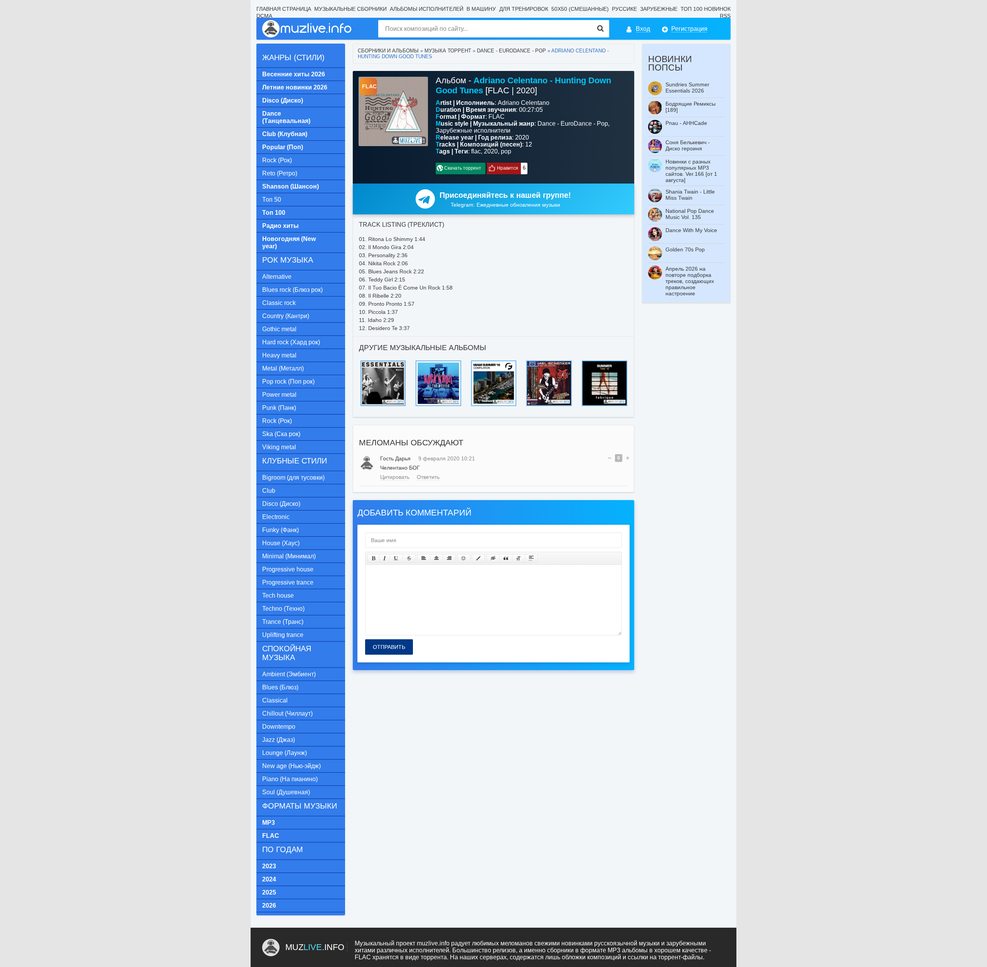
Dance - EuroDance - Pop (511, 51)
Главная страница (283, 9)
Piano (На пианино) (290, 779)
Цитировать (394, 477)
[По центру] (436, 558)
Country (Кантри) (285, 316)
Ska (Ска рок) (281, 434)
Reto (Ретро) (279, 173)
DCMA (264, 16)
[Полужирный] (373, 558)
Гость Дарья (395, 458)
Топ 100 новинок (705, 9)
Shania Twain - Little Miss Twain (690, 195)
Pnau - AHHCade (686, 123)
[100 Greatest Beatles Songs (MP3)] (383, 362)
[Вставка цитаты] (505, 558)
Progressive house (287, 569)
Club (268, 490)
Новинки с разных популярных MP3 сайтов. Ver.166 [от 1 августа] (691, 170)
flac (476, 151)
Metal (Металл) (283, 368)
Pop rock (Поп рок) (288, 381)
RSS (725, 16)
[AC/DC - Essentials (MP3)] (438, 362)
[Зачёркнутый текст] (409, 558)
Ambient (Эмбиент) (289, 674)
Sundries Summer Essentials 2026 (687, 87)
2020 (491, 151)
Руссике (624, 9)
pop (506, 151)
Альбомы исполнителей (426, 9)
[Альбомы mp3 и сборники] (307, 28)
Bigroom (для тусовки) (293, 477)
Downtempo (278, 726)
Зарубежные (658, 9)
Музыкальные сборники (350, 9)
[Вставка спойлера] (531, 558)
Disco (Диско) (281, 503)
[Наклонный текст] (384, 558)
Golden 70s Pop (685, 249)
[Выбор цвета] (478, 558)
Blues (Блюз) (280, 687)
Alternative (276, 276)
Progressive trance (287, 582)
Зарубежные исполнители (473, 130)
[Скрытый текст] (493, 558)
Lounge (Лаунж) (284, 753)
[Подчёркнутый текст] (396, 558)
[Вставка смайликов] (463, 558)
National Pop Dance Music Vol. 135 (689, 214)
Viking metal (279, 447)
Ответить (428, 477)
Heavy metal (279, 355)
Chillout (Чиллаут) (287, 713)
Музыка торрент (447, 51)
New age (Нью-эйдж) (291, 766)
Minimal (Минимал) (289, 556)
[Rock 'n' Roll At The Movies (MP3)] (493, 362)
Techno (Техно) (283, 608)
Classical (275, 700)
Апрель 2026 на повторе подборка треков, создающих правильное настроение (689, 281)
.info (314, 947)
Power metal (279, 394)
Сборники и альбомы (388, 51)
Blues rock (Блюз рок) (292, 289)
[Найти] (600, 28)
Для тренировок (523, 9)
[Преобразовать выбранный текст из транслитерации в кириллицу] (518, 558)
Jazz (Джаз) (278, 739)
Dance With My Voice (691, 230)
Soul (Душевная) (286, 792)
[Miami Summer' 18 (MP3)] (549, 362)
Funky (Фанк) (280, 530)
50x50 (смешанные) (580, 9)
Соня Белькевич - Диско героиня (687, 145)
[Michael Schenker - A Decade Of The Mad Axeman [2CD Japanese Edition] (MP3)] (604, 362)
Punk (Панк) (279, 407)
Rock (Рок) (277, 160)
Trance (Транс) (282, 621)
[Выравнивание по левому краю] (423, 558)
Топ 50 (271, 199)
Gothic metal (279, 329)
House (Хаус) (281, 543)
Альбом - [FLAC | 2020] (523, 85)
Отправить (389, 647)
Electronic (276, 517)
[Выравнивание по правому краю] (449, 558)
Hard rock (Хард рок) (291, 342)
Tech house (278, 595)
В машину (481, 9)
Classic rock (279, 303)
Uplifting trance (282, 635)
